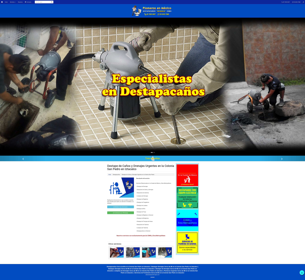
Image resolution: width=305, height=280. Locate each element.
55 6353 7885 (296, 2)
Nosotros (20, 2)
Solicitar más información (121, 207)
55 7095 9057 (286, 2)
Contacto (28, 2)
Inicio (6, 2)
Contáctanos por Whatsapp (121, 213)
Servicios (12, 2)
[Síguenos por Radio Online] (303, 2)
